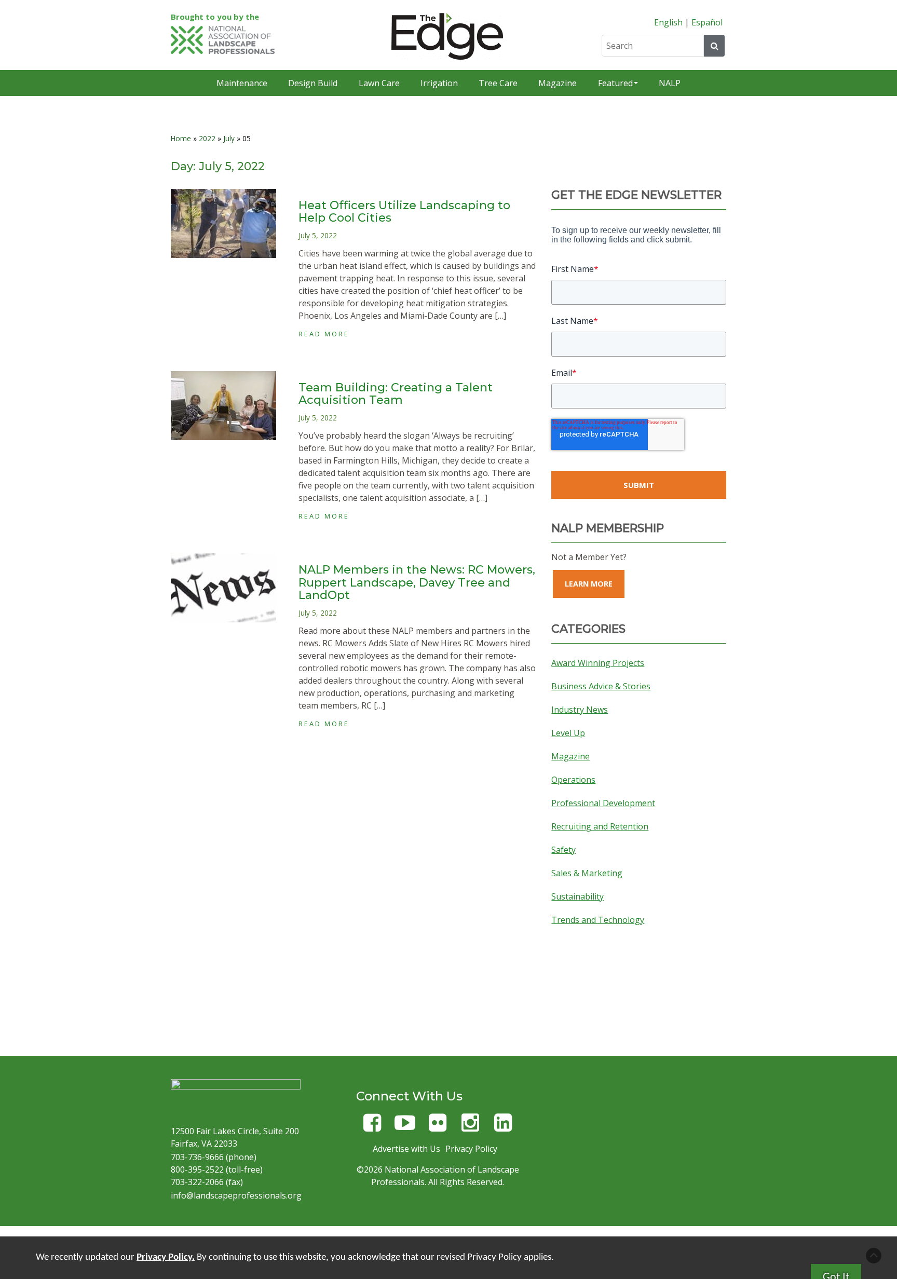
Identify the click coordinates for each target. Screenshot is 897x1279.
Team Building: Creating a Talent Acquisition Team (395, 393)
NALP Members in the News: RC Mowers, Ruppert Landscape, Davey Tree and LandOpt (416, 582)
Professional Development (603, 803)
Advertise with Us (406, 1148)
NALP (670, 83)
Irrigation (439, 83)
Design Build (312, 83)
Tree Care (498, 83)
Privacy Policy (471, 1148)
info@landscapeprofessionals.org (236, 1195)
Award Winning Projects (597, 663)
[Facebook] (372, 1127)
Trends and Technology (597, 920)
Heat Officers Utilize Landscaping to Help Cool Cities (404, 211)
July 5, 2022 (317, 235)
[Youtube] (405, 1127)
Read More (323, 333)
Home (181, 138)
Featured (615, 83)
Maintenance (241, 83)
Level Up (568, 733)
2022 (207, 138)
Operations (573, 779)
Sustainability (577, 896)
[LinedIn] (503, 1127)
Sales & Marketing (586, 873)
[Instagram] (470, 1127)
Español (707, 22)
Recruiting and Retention (599, 826)
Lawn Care (379, 83)
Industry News (579, 709)
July (229, 138)
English (668, 22)
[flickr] (437, 1127)
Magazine (557, 83)
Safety (563, 849)
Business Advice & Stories (600, 686)
